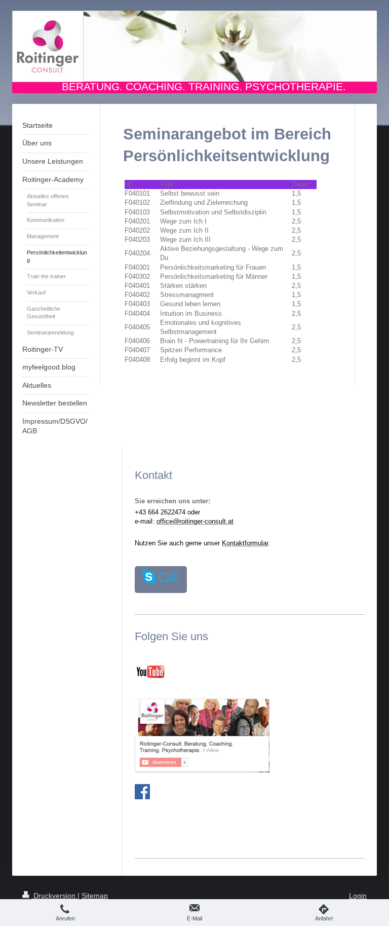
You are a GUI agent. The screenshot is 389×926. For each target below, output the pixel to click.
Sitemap (95, 896)
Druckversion (54, 896)
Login (358, 896)
